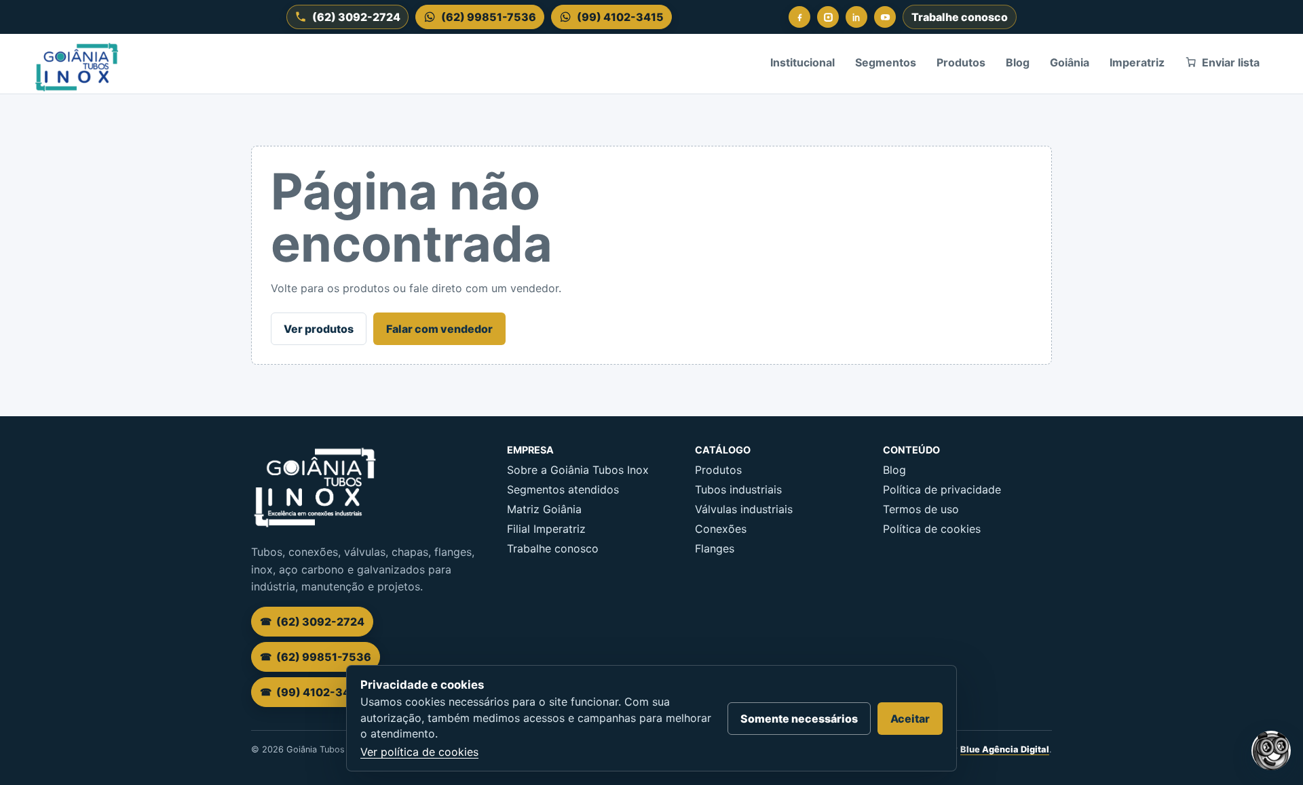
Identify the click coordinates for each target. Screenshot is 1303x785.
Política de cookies (932, 529)
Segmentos (885, 62)
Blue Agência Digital (1004, 749)
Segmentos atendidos (563, 489)
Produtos (961, 62)
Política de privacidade (942, 489)
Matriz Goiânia (544, 509)
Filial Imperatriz (546, 529)
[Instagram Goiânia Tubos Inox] (828, 17)
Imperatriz (1137, 62)
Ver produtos (319, 329)
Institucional (802, 62)
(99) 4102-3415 (620, 17)
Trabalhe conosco (959, 17)
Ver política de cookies (419, 752)
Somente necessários (799, 718)
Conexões (721, 529)
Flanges (714, 548)
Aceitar (910, 718)
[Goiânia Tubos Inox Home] (76, 62)
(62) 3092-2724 (356, 17)
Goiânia (1069, 62)
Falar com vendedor (439, 329)
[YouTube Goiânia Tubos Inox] (885, 17)
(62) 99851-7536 (488, 17)
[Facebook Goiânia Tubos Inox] (799, 17)
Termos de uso (921, 509)
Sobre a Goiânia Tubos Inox (578, 470)
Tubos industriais (738, 489)
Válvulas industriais (744, 509)
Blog (1018, 62)
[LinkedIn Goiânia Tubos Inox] (856, 17)
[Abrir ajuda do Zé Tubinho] (1271, 750)
